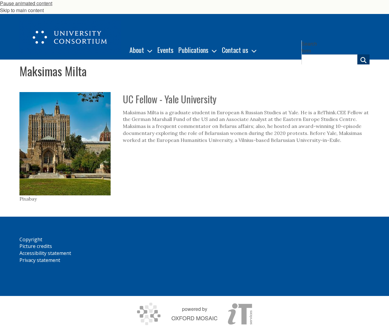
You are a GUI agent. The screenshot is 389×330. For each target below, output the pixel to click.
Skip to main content (22, 10)
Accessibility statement (45, 253)
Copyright (30, 239)
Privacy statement (39, 260)
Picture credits (35, 246)
